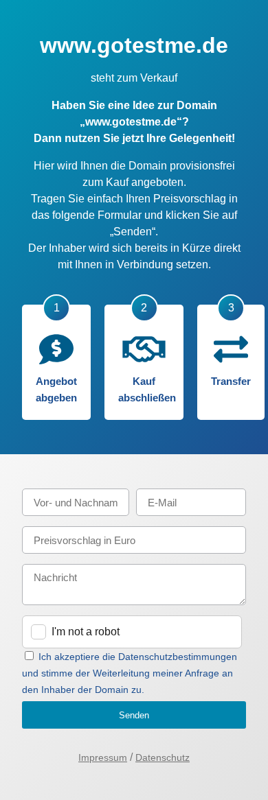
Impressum (102, 757)
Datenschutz (162, 757)
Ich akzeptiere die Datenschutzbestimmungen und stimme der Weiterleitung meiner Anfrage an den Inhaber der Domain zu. (129, 673)
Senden (134, 715)
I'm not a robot (86, 631)
